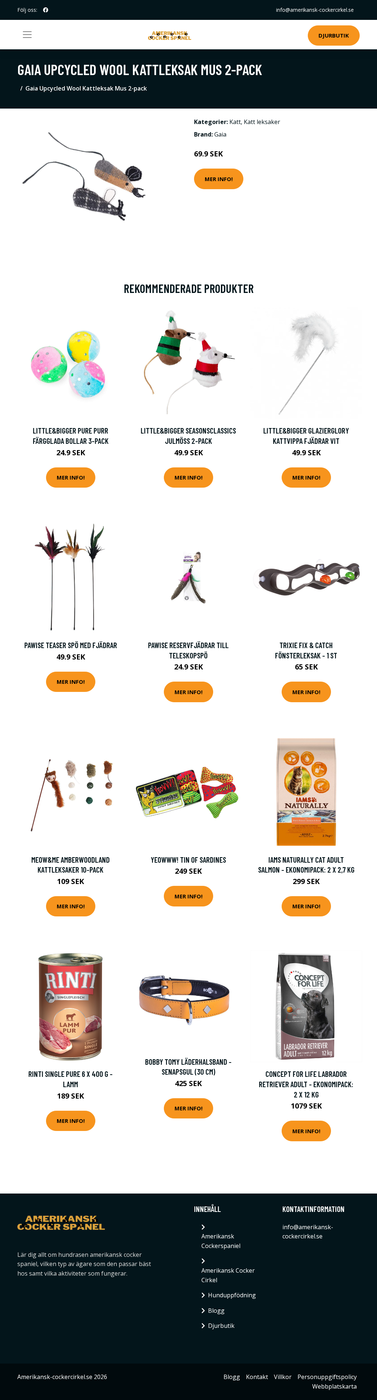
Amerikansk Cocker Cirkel (228, 1275)
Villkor (283, 1377)
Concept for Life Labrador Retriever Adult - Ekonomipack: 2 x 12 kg (306, 1084)
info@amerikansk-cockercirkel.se (315, 9)
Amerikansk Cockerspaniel (220, 1241)
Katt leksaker (262, 122)
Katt (235, 122)
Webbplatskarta (334, 1386)
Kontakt (257, 1377)
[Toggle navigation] (27, 35)
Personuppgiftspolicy (327, 1377)
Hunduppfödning (232, 1295)
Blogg (216, 1311)
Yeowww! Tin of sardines (188, 859)
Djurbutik (333, 35)
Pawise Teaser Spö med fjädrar (70, 645)
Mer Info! (219, 179)
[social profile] (45, 10)
